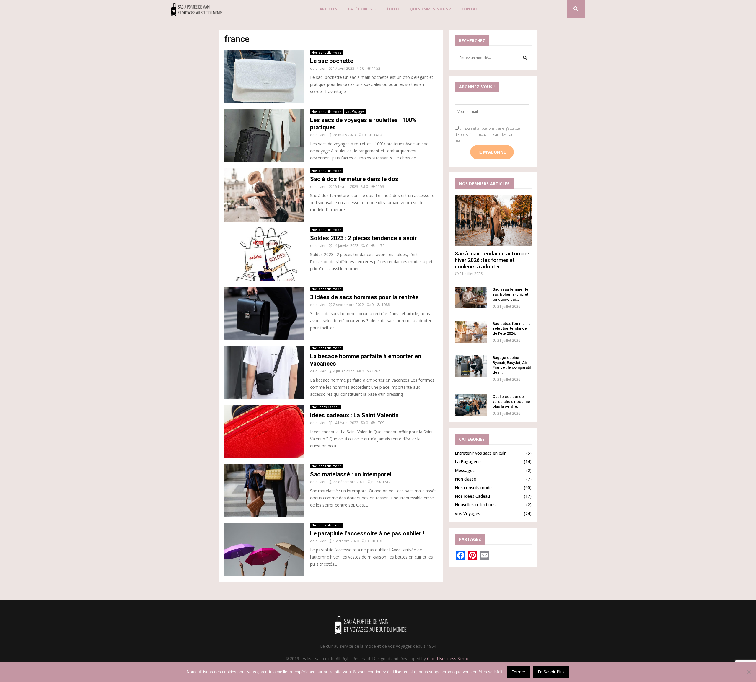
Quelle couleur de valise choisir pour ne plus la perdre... (511, 401)
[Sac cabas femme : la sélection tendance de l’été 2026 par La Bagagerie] (471, 332)
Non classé (465, 479)
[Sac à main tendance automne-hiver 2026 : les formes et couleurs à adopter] (493, 220)
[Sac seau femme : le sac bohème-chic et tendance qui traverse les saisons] (471, 297)
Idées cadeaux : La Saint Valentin (354, 415)
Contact (471, 9)
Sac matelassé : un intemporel (350, 474)
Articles (328, 9)
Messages (465, 470)
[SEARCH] (525, 58)
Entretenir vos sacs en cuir (480, 453)
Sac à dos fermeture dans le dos (354, 179)
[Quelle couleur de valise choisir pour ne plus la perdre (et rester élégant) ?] (471, 405)
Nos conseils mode (326, 53)
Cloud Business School (448, 658)
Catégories (360, 9)
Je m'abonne (492, 152)
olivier (320, 68)
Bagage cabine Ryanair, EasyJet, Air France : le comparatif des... (512, 365)
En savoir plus (551, 672)
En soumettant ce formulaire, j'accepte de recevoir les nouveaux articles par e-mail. (487, 134)
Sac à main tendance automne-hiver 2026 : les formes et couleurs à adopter (492, 259)
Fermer (518, 672)
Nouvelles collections (475, 504)
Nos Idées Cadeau (325, 407)
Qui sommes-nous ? (430, 9)
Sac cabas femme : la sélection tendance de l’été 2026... (511, 328)
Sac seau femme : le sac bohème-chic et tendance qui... (510, 294)
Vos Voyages (355, 112)
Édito (393, 9)
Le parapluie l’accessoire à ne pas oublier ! (367, 533)
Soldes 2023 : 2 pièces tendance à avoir (363, 238)
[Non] (749, 672)
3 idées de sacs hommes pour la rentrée (364, 297)
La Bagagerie (468, 461)
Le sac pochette (331, 60)
